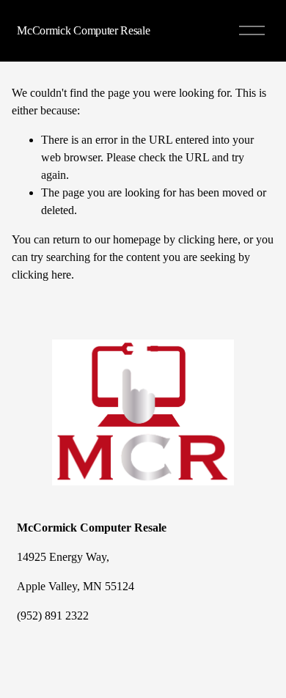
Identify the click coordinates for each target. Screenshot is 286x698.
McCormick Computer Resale (83, 30)
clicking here (208, 239)
